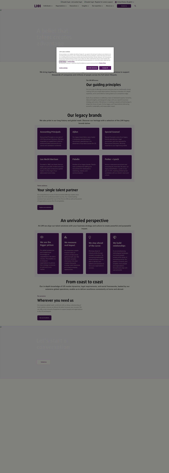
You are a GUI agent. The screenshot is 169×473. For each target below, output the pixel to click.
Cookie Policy (62, 61)
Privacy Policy (71, 61)
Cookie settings (63, 68)
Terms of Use (102, 63)
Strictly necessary (92, 68)
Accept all (105, 68)
